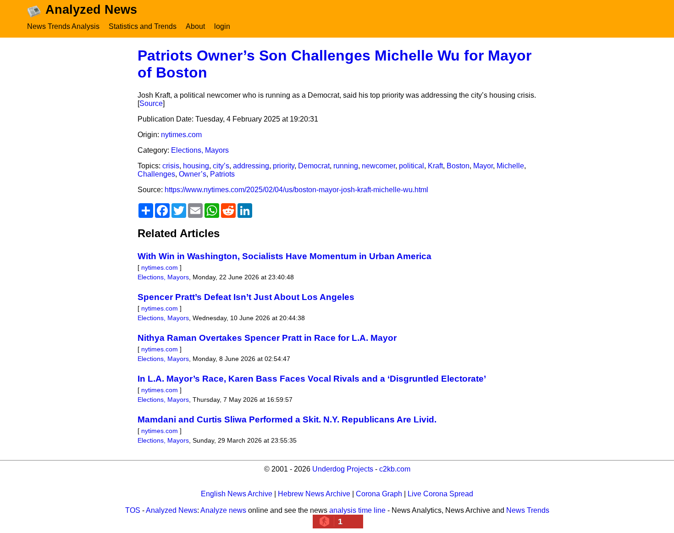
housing (196, 166)
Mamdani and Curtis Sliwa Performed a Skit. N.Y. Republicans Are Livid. (287, 419)
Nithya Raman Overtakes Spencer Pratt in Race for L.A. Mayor (267, 338)
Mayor (483, 166)
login (222, 26)
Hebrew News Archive (314, 494)
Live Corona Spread (440, 494)
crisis (170, 166)
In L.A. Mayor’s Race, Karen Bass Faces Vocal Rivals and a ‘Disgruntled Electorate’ (312, 378)
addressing (251, 166)
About (195, 26)
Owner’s (192, 174)
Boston (458, 166)
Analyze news (223, 510)
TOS (132, 510)
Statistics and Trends (143, 26)
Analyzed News (171, 510)
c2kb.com (394, 469)
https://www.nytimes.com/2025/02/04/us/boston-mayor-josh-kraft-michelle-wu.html (296, 190)
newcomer (378, 166)
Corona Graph (379, 494)
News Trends (527, 510)
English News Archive (236, 494)
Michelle (510, 166)
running (345, 166)
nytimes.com (181, 135)
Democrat (314, 166)
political (411, 166)
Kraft (435, 166)
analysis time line (357, 510)
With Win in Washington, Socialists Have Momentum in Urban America (284, 256)
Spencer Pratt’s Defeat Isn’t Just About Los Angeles (246, 297)
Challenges (156, 174)
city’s (221, 166)
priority (283, 166)
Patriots (222, 174)
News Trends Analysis (63, 26)
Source (151, 103)
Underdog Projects (342, 469)
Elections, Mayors (200, 150)
